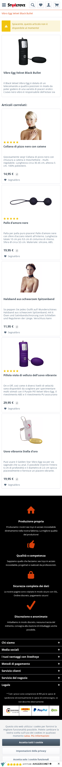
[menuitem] (5, 5)
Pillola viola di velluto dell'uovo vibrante (30, 375)
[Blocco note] (40, 5)
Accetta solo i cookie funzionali (31, 759)
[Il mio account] (48, 5)
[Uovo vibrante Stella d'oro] (31, 430)
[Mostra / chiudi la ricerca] (32, 5)
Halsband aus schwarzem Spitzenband (28, 299)
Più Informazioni (40, 735)
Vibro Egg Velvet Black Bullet (22, 73)
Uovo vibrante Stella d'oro (20, 451)
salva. (27, 735)
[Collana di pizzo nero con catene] (31, 125)
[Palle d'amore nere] (31, 201)
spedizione (9, 697)
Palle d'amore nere (15, 223)
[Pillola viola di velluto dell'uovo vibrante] (31, 354)
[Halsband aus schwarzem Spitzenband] (31, 277)
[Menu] (5, 5)
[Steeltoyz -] (16, 5)
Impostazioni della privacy (31, 750)
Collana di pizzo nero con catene (24, 146)
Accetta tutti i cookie (31, 742)
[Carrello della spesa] (56, 5)
